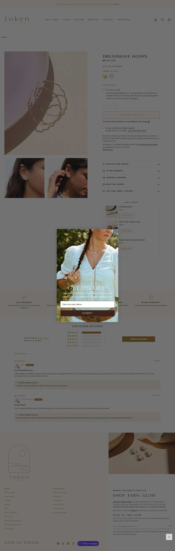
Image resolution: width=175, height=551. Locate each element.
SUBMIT (87, 313)
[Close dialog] (115, 232)
